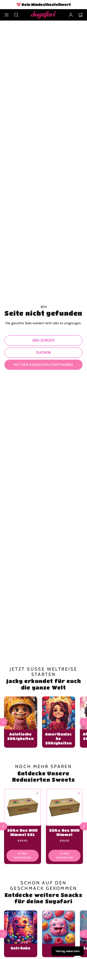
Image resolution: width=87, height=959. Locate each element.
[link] (71, 15)
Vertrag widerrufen (68, 951)
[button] (6, 15)
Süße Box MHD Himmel (64, 832)
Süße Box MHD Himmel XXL (22, 832)
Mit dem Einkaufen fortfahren (43, 365)
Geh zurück (43, 340)
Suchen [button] (43, 352)
